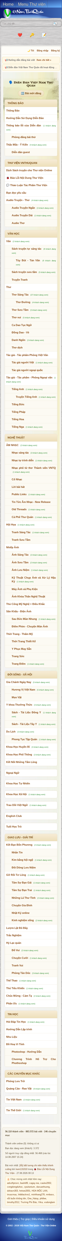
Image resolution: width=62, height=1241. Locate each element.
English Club (14, 815)
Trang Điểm (18, 663)
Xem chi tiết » (44, 60)
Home (8, 4)
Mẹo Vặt (17, 697)
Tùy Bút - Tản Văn (28, 260)
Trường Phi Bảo (29, 1202)
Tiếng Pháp (18, 411)
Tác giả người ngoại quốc (27, 370)
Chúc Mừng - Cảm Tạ (19, 995)
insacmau (12, 1194)
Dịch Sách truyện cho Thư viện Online (29, 170)
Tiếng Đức (18, 404)
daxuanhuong (43, 1187)
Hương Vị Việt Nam (23, 689)
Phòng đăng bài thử (24, 137)
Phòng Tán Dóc (21, 973)
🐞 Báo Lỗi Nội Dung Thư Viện (24, 177)
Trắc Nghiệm (13, 935)
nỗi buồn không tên (16, 1198)
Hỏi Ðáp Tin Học (16, 1021)
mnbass (50, 1194)
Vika (40, 1202)
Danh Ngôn (18, 340)
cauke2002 (45, 1183)
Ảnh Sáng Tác (20, 554)
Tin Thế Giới (13, 1110)
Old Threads (19, 509)
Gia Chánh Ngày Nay (18, 682)
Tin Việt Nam (14, 1099)
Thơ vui (16, 317)
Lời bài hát (18, 486)
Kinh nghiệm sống (23, 920)
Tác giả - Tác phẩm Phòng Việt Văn (27, 355)
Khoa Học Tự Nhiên (18, 783)
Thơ (8, 287)
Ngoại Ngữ (12, 772)
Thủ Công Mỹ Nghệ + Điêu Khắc (25, 604)
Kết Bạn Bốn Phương (19, 844)
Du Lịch (11, 731)
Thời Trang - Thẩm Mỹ (19, 633)
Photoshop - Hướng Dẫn (27, 1051)
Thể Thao (11, 980)
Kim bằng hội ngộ (22, 859)
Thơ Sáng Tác (20, 294)
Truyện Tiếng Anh (26, 396)
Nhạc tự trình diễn (23, 460)
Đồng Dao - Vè (20, 332)
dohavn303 (12, 1191)
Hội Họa (11, 524)
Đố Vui (16, 950)
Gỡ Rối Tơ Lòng (16, 874)
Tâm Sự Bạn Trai (22, 890)
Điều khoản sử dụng (43, 1219)
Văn (8, 241)
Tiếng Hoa (18, 419)
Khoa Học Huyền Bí (18, 746)
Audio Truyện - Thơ (18, 200)
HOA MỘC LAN (39, 1191)
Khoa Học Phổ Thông (19, 754)
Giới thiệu (13, 1219)
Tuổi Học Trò (14, 826)
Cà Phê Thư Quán (22, 517)
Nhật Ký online (20, 912)
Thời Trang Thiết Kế (24, 641)
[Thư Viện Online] (28, 13)
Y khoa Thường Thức (19, 704)
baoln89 (24, 1183)
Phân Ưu (11, 1003)
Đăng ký (55, 50)
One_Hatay (32, 1198)
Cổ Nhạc (17, 479)
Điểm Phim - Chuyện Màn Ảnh (30, 626)
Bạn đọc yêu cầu (16, 192)
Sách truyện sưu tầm (24, 272)
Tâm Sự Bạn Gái (22, 882)
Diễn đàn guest (21, 152)
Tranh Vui (17, 965)
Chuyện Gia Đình (22, 905)
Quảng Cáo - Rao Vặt (19, 1088)
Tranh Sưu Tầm (21, 539)
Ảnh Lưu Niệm (20, 569)
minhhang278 (38, 1194)
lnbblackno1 (24, 1194)
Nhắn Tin (17, 852)
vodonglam (49, 1202)
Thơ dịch (17, 347)
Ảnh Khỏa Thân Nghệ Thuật (28, 596)
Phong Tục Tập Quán (24, 739)
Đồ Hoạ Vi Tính (15, 1044)
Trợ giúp (25, 1219)
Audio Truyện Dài (22, 215)
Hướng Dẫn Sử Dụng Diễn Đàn (25, 118)
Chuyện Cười (20, 957)
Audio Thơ (18, 223)
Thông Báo (12, 110)
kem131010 (21, 1169)
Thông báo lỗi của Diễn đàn (23, 125)
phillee (43, 1198)
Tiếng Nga (18, 426)
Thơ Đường (23, 302)
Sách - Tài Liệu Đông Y (26, 712)
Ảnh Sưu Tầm (20, 562)
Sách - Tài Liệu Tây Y (24, 724)
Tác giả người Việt (23, 362)
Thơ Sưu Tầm (20, 309)
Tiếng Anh (18, 389)
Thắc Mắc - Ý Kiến (17, 144)
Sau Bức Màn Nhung (24, 618)
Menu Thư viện (31, 4)
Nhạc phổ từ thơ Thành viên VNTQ (34, 467)
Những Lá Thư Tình (23, 897)
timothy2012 (13, 1202)
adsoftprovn (13, 1183)
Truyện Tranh (20, 279)
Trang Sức (18, 656)
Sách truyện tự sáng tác (26, 248)
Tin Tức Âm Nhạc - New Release (31, 501)
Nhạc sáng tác (20, 452)
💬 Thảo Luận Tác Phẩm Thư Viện (26, 185)
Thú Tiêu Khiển (15, 988)
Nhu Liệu (11, 1036)
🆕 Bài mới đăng (31, 93)
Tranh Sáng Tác (21, 532)
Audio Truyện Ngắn (23, 207)
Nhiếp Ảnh (12, 547)
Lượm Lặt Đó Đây (17, 927)
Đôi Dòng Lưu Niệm (24, 867)
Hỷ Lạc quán (13, 942)
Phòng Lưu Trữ (15, 1081)
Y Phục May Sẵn (21, 648)
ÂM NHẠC (12, 445)
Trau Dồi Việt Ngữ (17, 805)
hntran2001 (24, 1191)
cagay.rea (34, 1183)
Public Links (19, 494)
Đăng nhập (42, 50)
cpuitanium (29, 1187)
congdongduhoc (15, 1187)
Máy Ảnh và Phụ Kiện (25, 589)
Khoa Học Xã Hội (16, 794)
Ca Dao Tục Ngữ (22, 325)
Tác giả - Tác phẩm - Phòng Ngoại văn (29, 377)
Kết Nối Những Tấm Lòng (21, 762)
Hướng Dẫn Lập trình (19, 1029)
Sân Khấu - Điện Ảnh (18, 611)
